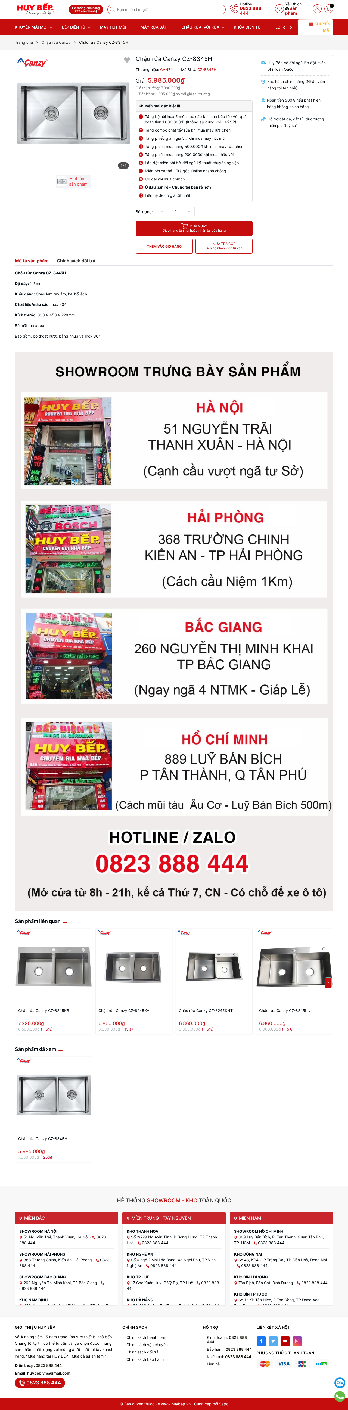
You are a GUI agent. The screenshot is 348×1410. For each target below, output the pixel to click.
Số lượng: (144, 211)
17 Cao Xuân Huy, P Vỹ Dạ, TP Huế (162, 1282)
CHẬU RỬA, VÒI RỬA (200, 27)
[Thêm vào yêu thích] (127, 59)
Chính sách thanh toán (146, 1337)
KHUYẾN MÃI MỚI (32, 27)
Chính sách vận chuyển (147, 1344)
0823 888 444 (251, 10)
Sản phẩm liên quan (38, 921)
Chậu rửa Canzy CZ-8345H (42, 1138)
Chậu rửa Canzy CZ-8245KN (284, 1010)
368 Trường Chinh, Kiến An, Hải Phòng (58, 1260)
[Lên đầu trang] (339, 1369)
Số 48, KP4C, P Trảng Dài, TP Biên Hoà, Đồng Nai (282, 1260)
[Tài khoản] (317, 8)
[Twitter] (273, 1341)
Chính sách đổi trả (142, 1352)
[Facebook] (261, 1341)
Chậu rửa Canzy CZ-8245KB (43, 1010)
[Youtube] (285, 1341)
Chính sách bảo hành (145, 1359)
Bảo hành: (229, 1349)
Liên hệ (213, 1364)
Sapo (223, 1404)
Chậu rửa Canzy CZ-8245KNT (206, 1010)
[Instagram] (297, 1341)
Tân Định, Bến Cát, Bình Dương (266, 1282)
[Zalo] (339, 1382)
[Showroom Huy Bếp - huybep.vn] (40, 8)
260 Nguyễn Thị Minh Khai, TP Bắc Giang (61, 1282)
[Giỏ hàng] (328, 8)
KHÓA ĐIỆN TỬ (248, 27)
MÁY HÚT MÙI (113, 27)
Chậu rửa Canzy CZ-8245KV (123, 1010)
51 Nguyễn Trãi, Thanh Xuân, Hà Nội (56, 1237)
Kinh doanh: (227, 1339)
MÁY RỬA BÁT (154, 27)
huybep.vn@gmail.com (48, 1373)
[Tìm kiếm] (112, 9)
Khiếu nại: (229, 1356)
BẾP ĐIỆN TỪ (74, 27)
